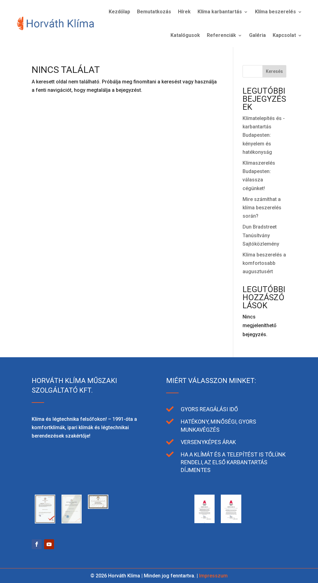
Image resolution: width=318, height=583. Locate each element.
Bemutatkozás (154, 12)
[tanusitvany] (45, 522)
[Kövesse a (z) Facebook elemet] (37, 544)
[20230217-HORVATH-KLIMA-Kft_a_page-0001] (231, 521)
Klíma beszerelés (275, 12)
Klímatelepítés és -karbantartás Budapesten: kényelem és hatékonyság (264, 135)
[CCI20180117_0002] (178, 522)
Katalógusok (185, 35)
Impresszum (213, 576)
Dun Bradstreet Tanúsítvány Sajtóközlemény (261, 235)
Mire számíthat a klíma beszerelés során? (262, 207)
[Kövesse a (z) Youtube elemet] (49, 544)
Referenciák (221, 35)
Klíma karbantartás (220, 12)
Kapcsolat (284, 35)
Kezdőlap (119, 12)
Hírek (184, 12)
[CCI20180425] (125, 507)
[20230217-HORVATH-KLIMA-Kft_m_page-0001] (204, 521)
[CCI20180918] (98, 507)
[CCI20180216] (151, 522)
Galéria (257, 35)
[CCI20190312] (71, 522)
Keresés (274, 71)
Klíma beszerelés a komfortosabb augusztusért (264, 263)
